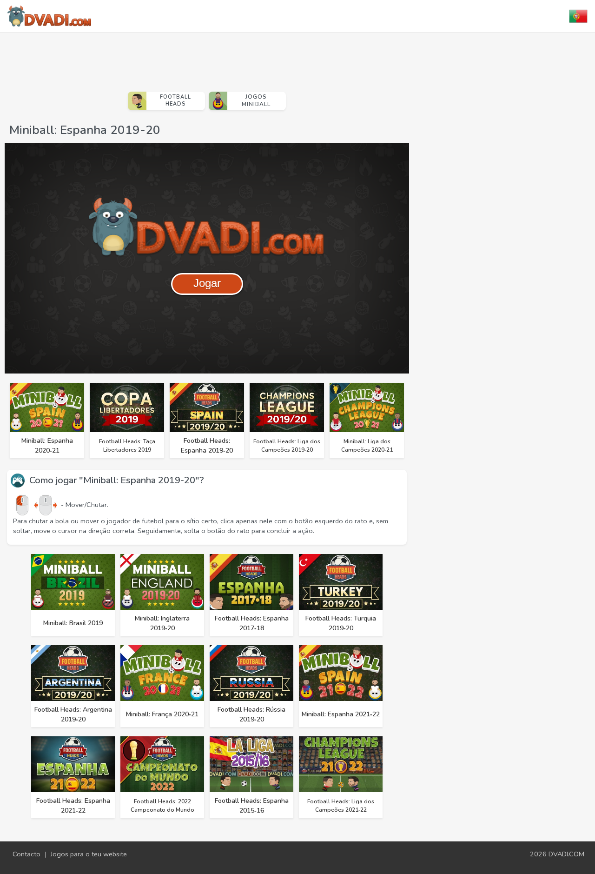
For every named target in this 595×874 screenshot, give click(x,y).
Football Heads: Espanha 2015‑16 (252, 805)
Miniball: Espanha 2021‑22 (341, 714)
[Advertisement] (207, 58)
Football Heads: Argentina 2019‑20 (73, 714)
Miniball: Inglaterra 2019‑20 (162, 623)
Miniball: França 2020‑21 (162, 714)
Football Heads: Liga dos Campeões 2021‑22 (340, 806)
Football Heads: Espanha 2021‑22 (73, 805)
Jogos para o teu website (89, 854)
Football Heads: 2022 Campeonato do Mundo (162, 806)
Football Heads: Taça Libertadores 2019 (127, 446)
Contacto (26, 854)
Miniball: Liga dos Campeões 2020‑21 (367, 446)
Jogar (207, 283)
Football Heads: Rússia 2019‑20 (251, 714)
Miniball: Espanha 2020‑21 (47, 445)
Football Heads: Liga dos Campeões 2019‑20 (286, 446)
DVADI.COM (566, 854)
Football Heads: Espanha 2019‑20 (207, 445)
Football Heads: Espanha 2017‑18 (252, 623)
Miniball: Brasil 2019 (73, 623)
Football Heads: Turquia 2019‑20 (340, 623)
